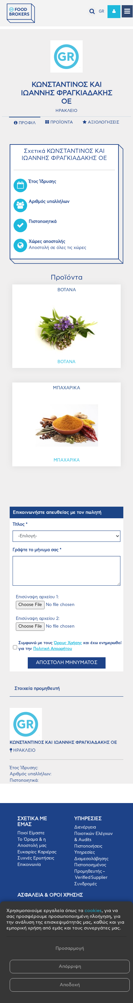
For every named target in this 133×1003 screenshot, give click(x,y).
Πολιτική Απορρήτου (52, 648)
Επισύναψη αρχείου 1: (37, 597)
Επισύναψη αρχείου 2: (37, 619)
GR (101, 11)
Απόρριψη (70, 966)
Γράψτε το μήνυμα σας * (37, 550)
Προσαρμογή (70, 948)
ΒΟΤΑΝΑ (66, 362)
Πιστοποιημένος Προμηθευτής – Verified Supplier (90, 871)
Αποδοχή (70, 985)
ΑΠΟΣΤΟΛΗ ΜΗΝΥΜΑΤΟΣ (66, 662)
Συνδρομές (85, 884)
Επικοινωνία (29, 865)
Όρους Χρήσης (68, 643)
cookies (93, 911)
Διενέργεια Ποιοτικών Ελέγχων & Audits (93, 833)
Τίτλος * (20, 524)
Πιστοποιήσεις (88, 846)
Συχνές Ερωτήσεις (35, 858)
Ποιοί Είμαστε (31, 833)
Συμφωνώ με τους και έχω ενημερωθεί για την (69, 645)
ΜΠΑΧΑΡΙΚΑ (67, 460)
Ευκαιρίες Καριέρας (36, 852)
